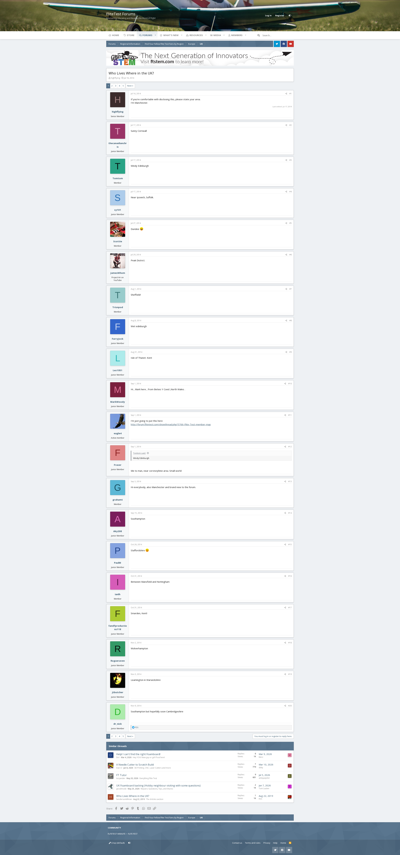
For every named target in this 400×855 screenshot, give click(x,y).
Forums (147, 35)
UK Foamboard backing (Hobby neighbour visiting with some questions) (158, 785)
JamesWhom (117, 272)
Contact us (237, 842)
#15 (290, 544)
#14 (290, 513)
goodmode (121, 788)
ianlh (117, 594)
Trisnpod (117, 307)
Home (115, 35)
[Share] (286, 94)
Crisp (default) (118, 842)
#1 (290, 93)
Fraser (117, 464)
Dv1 (118, 757)
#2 (290, 125)
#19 (290, 674)
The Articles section (154, 799)
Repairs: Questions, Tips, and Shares (157, 788)
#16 (290, 576)
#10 (290, 383)
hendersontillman (124, 799)
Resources (196, 35)
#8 (290, 320)
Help (275, 842)
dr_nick (117, 723)
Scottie (117, 241)
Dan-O (119, 768)
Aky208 (117, 531)
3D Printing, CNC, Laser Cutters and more (152, 768)
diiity (261, 767)
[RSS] (290, 842)
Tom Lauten (264, 788)
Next (129, 85)
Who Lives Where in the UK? (132, 796)
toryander (120, 778)
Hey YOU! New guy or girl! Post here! (149, 757)
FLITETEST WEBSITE (116, 833)
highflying (115, 77)
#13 (290, 481)
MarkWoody (117, 401)
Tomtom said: (139, 453)
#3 (290, 160)
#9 (290, 352)
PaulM (117, 562)
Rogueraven (118, 660)
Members (236, 35)
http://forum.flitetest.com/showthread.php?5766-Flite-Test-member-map (171, 424)
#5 (290, 223)
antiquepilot (264, 778)
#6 (290, 254)
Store (130, 35)
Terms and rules (252, 842)
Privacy (266, 842)
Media (217, 35)
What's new (171, 35)
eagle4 (118, 433)
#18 (290, 642)
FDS (260, 799)
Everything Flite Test (148, 778)
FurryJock (117, 338)
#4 (290, 191)
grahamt (117, 499)
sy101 (117, 209)
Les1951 (117, 370)
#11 (290, 415)
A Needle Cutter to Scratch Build (135, 764)
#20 (290, 705)
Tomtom (117, 178)
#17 (290, 607)
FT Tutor (121, 775)
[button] (155, 35)
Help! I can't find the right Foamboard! (138, 754)
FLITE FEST (133, 833)
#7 (290, 289)
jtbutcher (117, 692)
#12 (290, 446)
